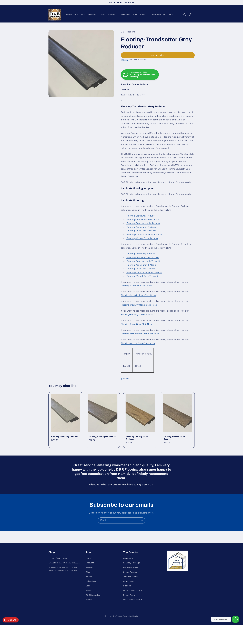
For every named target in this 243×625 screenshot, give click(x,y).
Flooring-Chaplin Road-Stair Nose (138, 295)
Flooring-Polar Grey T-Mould (141, 269)
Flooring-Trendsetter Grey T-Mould (144, 272)
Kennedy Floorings (131, 563)
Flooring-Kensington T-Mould (141, 265)
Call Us (11, 620)
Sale (88, 586)
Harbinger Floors (130, 567)
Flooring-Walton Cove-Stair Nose (138, 343)
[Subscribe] (142, 520)
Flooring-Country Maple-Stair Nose (139, 305)
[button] (79, 14)
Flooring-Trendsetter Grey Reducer (144, 234)
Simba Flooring (130, 572)
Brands (89, 577)
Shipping (124, 59)
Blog (88, 572)
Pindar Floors (129, 595)
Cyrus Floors (128, 581)
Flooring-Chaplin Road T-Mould (142, 257)
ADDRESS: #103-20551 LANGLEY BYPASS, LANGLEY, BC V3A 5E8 (63, 569)
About (88, 590)
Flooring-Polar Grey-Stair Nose (137, 324)
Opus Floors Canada (132, 590)
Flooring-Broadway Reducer (141, 216)
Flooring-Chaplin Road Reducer (142, 219)
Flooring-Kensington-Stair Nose (137, 314)
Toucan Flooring (130, 577)
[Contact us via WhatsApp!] (235, 619)
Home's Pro (128, 558)
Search (89, 600)
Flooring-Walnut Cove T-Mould (142, 276)
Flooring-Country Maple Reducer (143, 223)
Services (89, 567)
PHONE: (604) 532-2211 (58, 558)
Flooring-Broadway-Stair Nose (136, 286)
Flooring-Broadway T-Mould (140, 254)
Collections (91, 581)
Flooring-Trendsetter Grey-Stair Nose (140, 334)
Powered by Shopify (130, 616)
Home (88, 558)
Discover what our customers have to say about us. (121, 484)
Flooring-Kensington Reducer (141, 227)
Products (90, 563)
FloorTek (127, 586)
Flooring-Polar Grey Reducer (141, 231)
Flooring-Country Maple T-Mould (143, 261)
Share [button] (126, 379)
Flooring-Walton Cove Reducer (142, 238)
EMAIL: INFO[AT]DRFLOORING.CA (64, 563)
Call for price (157, 55)
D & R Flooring (117, 616)
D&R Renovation (93, 595)
